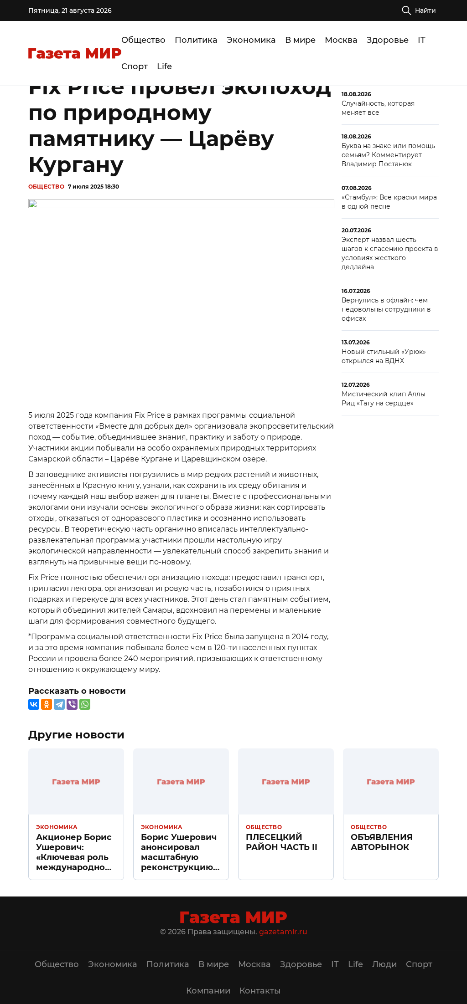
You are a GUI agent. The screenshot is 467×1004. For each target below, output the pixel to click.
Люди (384, 964)
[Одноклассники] (46, 704)
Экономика (251, 40)
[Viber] (72, 704)
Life (164, 66)
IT (421, 40)
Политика (196, 40)
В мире (300, 40)
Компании (208, 991)
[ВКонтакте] (33, 704)
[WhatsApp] (84, 704)
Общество (143, 40)
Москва (341, 40)
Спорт (134, 66)
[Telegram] (59, 704)
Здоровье (388, 40)
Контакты (260, 991)
